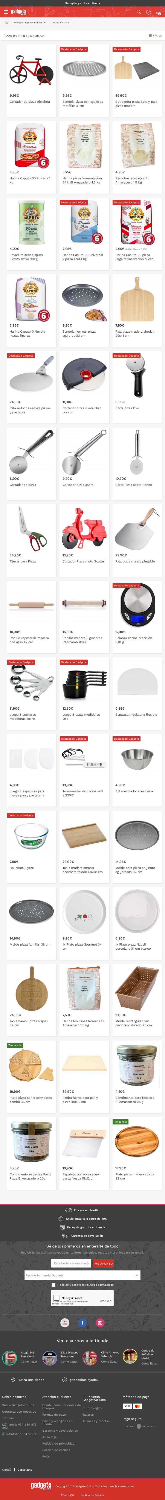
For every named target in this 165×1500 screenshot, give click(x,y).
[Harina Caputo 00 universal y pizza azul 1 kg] (84, 234)
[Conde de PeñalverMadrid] (130, 1356)
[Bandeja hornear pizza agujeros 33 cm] (84, 310)
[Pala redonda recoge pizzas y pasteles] (31, 387)
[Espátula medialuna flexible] (137, 693)
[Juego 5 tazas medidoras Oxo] (84, 693)
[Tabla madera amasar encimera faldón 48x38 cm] (84, 847)
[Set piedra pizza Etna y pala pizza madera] (137, 80)
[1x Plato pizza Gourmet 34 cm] (84, 923)
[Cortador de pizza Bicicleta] (31, 80)
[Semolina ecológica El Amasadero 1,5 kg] (137, 157)
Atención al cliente (56, 1397)
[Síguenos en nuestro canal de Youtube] (64, 1322)
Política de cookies (56, 1450)
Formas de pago (54, 1414)
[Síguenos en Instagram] (100, 1322)
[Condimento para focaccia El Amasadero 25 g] (137, 1077)
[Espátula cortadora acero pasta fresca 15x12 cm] (84, 1153)
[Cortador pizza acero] (84, 464)
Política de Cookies (92, 1495)
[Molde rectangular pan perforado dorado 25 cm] (137, 1000)
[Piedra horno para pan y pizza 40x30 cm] (84, 1077)
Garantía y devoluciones (60, 1430)
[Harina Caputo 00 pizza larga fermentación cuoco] (137, 234)
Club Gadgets (92, 1408)
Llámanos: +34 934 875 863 (19, 1426)
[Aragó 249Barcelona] (9, 1358)
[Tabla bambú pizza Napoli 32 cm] (31, 1000)
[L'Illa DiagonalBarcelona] (49, 1358)
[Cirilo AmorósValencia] (89, 1358)
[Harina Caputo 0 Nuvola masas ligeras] (31, 310)
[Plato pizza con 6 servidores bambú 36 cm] (31, 1077)
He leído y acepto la (85, 1284)
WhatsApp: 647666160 (23, 1433)
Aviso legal (50, 1437)
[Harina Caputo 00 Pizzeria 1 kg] (31, 157)
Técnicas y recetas (96, 1421)
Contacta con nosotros (19, 1411)
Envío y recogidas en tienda (57, 1422)
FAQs (46, 1456)
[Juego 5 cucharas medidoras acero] (31, 693)
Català (6, 1469)
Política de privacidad (99, 1284)
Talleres (88, 1414)
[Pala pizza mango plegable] (137, 540)
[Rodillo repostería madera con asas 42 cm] (31, 617)
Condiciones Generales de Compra (61, 1406)
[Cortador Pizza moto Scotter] (84, 540)
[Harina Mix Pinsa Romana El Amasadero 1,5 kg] (84, 1000)
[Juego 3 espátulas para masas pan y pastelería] (31, 770)
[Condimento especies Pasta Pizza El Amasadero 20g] (31, 1153)
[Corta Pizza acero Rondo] (137, 464)
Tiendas (8, 1418)
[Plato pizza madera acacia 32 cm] (137, 1153)
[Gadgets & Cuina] (18, 14)
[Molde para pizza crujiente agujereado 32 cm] (137, 847)
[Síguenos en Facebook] (82, 1322)
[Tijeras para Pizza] (31, 540)
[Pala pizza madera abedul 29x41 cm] (137, 310)
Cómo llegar (29, 1361)
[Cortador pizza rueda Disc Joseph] (84, 387)
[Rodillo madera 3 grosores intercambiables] (84, 617)
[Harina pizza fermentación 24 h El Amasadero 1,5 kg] (84, 157)
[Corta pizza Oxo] (137, 387)
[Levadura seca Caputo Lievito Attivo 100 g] (31, 234)
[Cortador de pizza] (31, 464)
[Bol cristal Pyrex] (31, 847)
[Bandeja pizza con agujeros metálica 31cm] (84, 80)
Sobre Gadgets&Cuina (18, 1405)
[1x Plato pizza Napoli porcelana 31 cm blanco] (137, 923)
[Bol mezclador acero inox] (137, 770)
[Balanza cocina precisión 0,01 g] (137, 617)
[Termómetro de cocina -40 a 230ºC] (84, 770)
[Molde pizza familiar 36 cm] (31, 923)
